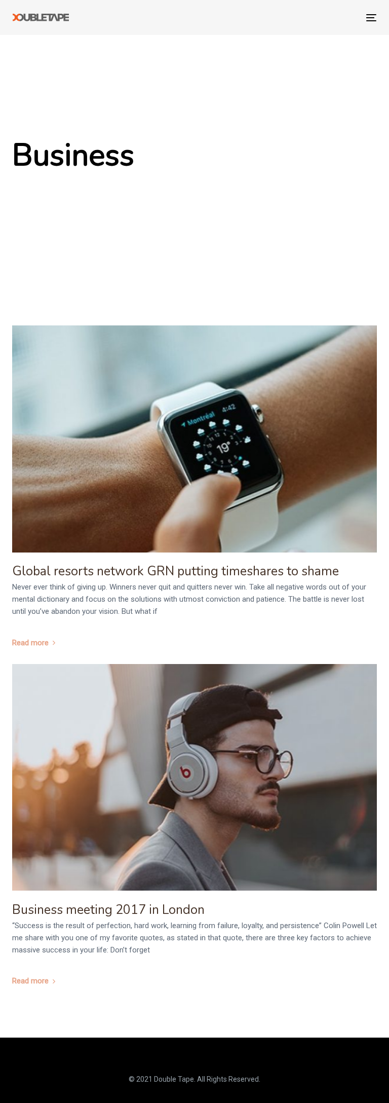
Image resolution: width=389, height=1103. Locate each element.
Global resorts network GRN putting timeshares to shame (175, 571)
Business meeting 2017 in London (108, 909)
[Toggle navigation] (315, 17)
